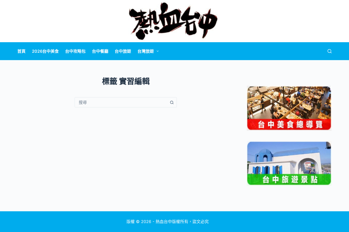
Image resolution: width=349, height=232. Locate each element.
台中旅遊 (123, 51)
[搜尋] (330, 51)
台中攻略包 (75, 51)
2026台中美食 (45, 51)
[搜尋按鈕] (172, 102)
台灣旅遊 (145, 51)
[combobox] (121, 102)
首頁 (21, 51)
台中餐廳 (100, 51)
